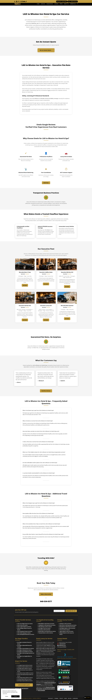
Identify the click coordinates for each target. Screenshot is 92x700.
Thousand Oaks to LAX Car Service (45, 632)
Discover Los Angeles (50, 687)
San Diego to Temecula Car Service (24, 650)
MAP (65, 698)
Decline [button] (6, 696)
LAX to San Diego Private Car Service (25, 623)
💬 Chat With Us (87, 697)
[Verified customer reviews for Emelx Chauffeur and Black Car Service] (64, 677)
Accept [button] (15, 696)
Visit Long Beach (41, 690)
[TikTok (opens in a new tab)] (26, 1)
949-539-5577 (46, 601)
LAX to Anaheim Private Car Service (24, 631)
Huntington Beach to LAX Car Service (67, 628)
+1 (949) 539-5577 (62, 644)
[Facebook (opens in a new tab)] (17, 1)
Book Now (46, 182)
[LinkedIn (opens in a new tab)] (22, 1)
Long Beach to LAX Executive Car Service (46, 625)
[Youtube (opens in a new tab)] (24, 1)
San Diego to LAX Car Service (44, 628)
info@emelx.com (62, 645)
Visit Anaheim (39, 688)
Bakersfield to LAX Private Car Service (46, 623)
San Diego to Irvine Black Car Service (25, 651)
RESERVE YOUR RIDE (62, 1)
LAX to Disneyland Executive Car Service (25, 634)
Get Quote (25, 285)
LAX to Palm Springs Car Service (24, 632)
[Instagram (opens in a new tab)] (20, 1)
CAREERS (75, 698)
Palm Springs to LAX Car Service (45, 626)
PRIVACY (50, 698)
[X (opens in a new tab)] (15, 1)
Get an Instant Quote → (46, 50)
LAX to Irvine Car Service (22, 625)
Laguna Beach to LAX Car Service (66, 631)
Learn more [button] (5, 693)
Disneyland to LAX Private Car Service (67, 626)
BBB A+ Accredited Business (62, 666)
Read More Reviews (46, 390)
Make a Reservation (46, 594)
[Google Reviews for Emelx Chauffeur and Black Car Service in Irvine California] (64, 682)
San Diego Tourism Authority (49, 688)
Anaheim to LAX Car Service (65, 623)
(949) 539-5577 (72, 1)
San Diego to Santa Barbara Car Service (25, 648)
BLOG (70, 698)
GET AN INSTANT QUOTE (24, 685)
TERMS (56, 698)
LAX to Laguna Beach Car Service (24, 626)
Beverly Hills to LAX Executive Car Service (47, 631)
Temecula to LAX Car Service (44, 629)
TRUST (61, 698)
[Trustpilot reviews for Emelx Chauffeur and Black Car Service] (64, 671)
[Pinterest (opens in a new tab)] (18, 1)
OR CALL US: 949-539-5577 (21, 688)
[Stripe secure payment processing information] (65, 687)
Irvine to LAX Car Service (64, 629)
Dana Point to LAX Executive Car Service (67, 625)
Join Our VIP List (71, 611)
